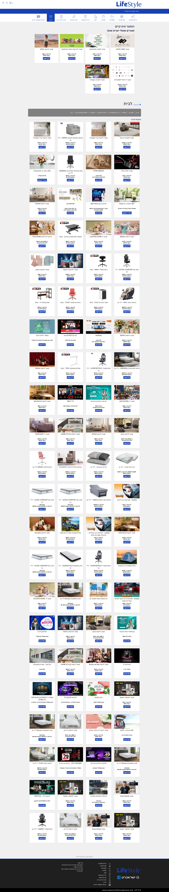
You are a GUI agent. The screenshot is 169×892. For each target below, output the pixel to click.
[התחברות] (3, 3)
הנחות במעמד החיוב (38, 20)
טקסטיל (124, 113)
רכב (71, 113)
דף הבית (136, 104)
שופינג (103, 20)
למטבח (131, 113)
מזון (95, 20)
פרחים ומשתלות (114, 113)
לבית (50, 20)
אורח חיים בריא (61, 20)
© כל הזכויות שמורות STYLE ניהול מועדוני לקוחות (117, 890)
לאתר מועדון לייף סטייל (132, 11)
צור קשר (80, 863)
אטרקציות (122, 20)
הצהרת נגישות (78, 867)
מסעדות (112, 20)
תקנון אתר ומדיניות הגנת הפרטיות (72, 865)
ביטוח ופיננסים (102, 113)
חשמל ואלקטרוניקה (81, 113)
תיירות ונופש (85, 20)
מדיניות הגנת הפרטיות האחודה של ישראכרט (72, 870)
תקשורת (92, 113)
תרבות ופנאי (74, 20)
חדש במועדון (133, 20)
